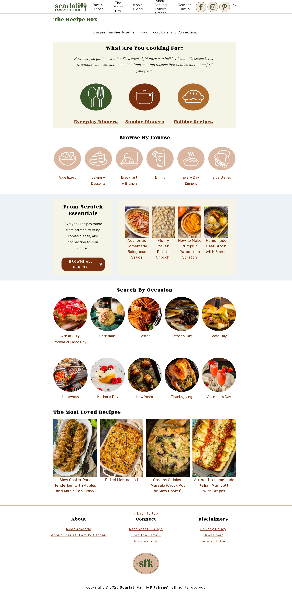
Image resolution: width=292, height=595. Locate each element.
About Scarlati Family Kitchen (78, 535)
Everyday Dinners (96, 122)
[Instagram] (213, 7)
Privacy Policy (213, 529)
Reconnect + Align (146, 529)
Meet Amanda (78, 529)
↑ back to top (146, 513)
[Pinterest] (224, 7)
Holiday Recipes (193, 122)
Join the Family (185, 7)
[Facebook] (201, 7)
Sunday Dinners (144, 122)
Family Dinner (97, 7)
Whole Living (138, 7)
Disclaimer (213, 535)
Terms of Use (213, 541)
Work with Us (146, 541)
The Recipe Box (118, 7)
